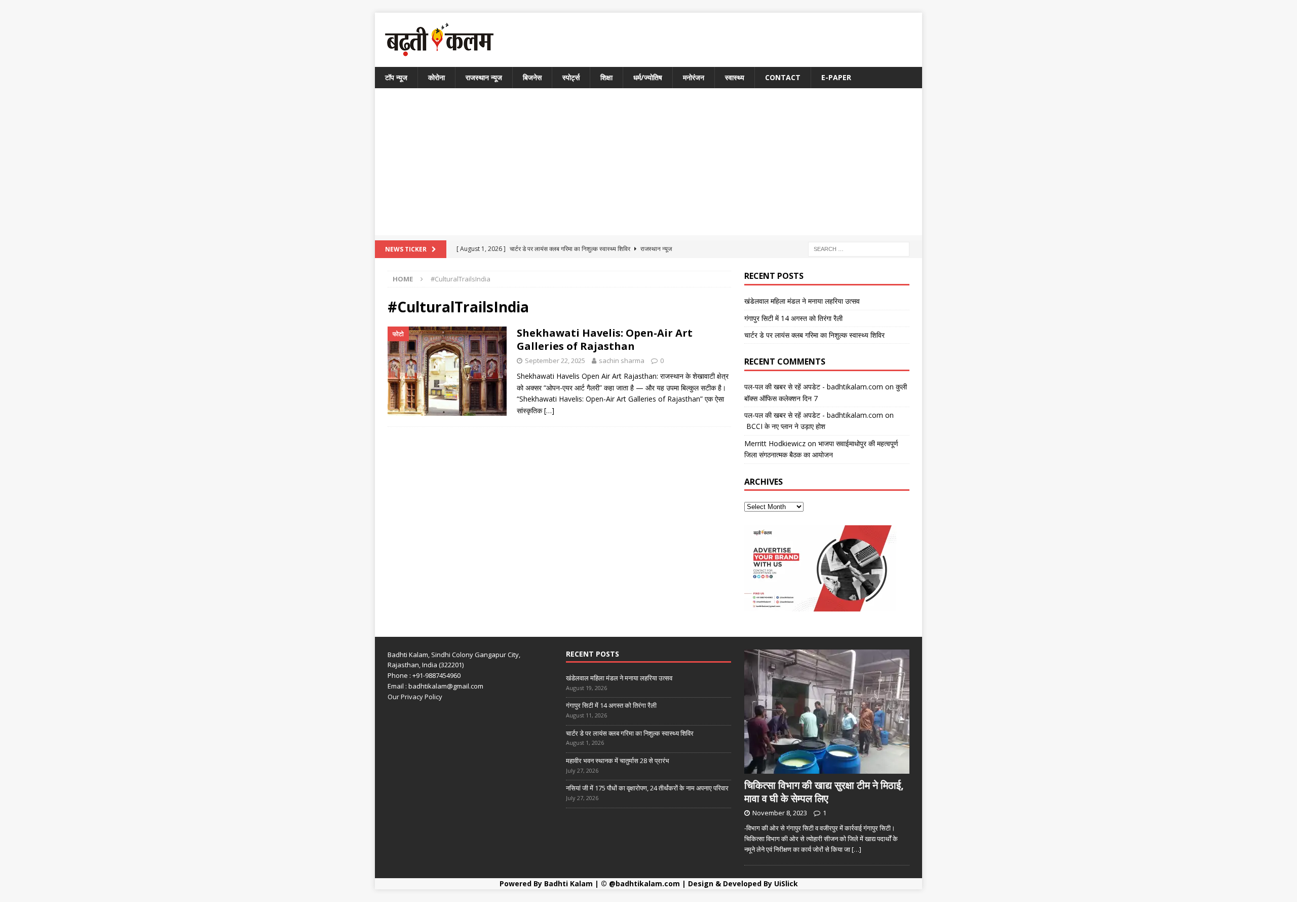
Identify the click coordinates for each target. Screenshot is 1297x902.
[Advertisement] (648, 164)
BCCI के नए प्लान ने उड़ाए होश (784, 426)
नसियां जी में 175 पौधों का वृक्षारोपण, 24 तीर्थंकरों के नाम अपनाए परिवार (647, 787)
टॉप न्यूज (396, 77)
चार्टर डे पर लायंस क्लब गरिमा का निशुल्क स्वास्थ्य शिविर (814, 335)
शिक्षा (606, 77)
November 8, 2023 (779, 812)
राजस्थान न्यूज (484, 77)
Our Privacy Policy (415, 696)
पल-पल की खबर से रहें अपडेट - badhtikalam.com (813, 386)
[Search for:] (858, 249)
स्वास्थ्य (734, 77)
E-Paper (836, 77)
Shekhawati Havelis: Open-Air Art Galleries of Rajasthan (605, 339)
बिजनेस (532, 77)
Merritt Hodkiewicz (775, 443)
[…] (549, 410)
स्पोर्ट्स (571, 77)
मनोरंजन (693, 77)
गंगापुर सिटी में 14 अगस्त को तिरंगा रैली (793, 318)
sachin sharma (621, 360)
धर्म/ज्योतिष (647, 77)
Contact (782, 77)
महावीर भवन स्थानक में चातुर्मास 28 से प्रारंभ (617, 760)
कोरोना (436, 77)
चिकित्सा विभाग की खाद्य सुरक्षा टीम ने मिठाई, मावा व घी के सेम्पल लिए (824, 791)
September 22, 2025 (555, 360)
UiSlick (786, 883)
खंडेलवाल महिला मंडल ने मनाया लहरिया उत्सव (802, 301)
